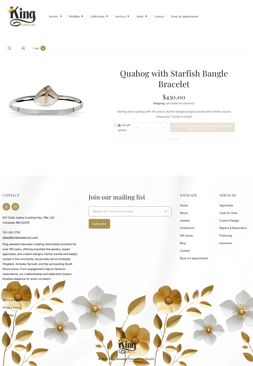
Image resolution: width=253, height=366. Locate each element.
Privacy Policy (12, 307)
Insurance (225, 243)
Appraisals (226, 205)
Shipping (159, 103)
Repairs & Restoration (233, 228)
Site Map (8, 315)
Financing (225, 235)
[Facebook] (6, 206)
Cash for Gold (228, 213)
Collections (187, 228)
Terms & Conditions (15, 300)
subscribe (99, 223)
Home (184, 205)
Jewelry (185, 220)
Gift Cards (186, 235)
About (184, 213)
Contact (185, 250)
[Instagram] (15, 206)
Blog (183, 243)
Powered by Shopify (141, 359)
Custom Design (229, 220)
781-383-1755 (11, 232)
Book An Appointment (194, 258)
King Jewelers (118, 359)
